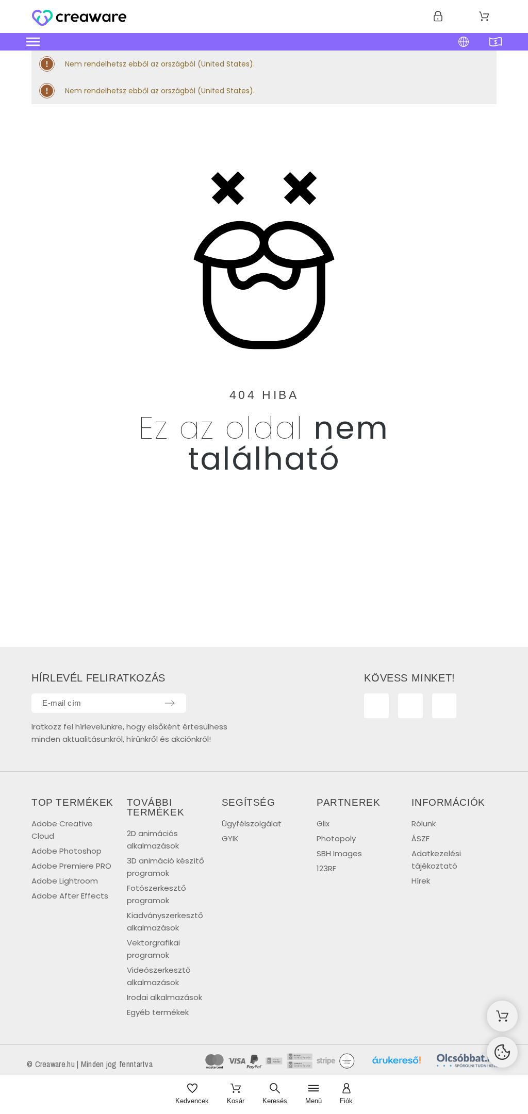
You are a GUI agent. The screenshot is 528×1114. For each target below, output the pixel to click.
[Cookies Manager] (502, 1052)
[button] (204, 41)
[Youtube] (410, 705)
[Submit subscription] (169, 703)
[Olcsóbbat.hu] (468, 1062)
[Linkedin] (444, 705)
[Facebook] (376, 705)
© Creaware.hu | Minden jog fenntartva (90, 1064)
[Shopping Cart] (502, 1016)
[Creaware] (79, 18)
